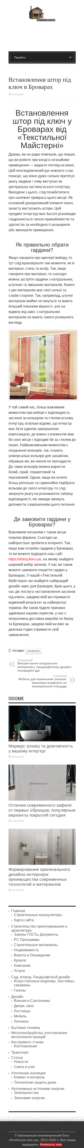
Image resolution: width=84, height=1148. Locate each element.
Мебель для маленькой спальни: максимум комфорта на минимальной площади (42, 681)
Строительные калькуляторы (38, 915)
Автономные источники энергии (37, 1089)
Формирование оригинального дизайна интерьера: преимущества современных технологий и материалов (39, 877)
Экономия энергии (29, 1098)
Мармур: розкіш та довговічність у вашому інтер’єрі (41, 748)
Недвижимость (26, 950)
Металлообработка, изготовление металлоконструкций (39, 1035)
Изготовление (25, 1046)
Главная (18, 911)
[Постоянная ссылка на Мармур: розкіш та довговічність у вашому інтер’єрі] (42, 740)
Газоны (20, 990)
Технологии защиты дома (35, 1082)
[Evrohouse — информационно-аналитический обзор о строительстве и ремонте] (42, 18)
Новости (21, 1062)
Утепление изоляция (28, 1073)
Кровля (20, 960)
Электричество (26, 1093)
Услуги (19, 971)
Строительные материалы (36, 945)
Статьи (17, 1058)
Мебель (20, 1016)
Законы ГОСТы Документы (36, 934)
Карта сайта (24, 920)
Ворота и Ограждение (32, 955)
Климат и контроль (29, 1077)
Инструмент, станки (27, 1042)
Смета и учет (24, 1067)
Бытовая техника (25, 1028)
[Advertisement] (44, 34)
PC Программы (27, 940)
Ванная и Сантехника (32, 1001)
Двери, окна (24, 1006)
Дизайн (17, 997)
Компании (22, 965)
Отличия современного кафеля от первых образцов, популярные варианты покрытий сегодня (42, 810)
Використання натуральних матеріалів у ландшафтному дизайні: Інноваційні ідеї (44, 665)
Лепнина (21, 1021)
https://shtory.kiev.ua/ (25, 559)
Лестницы (22, 1011)
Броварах (33, 651)
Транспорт (20, 1052)
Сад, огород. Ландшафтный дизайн (40, 977)
